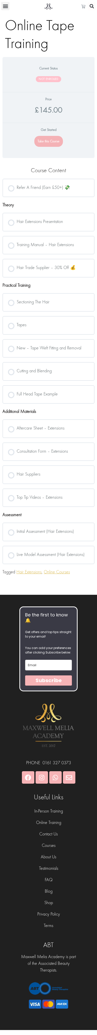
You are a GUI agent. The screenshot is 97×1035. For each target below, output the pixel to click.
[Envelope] (69, 777)
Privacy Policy (48, 914)
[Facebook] (28, 777)
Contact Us (48, 834)
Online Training (48, 822)
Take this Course (48, 141)
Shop (48, 902)
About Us (48, 857)
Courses (48, 845)
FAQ (48, 879)
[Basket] (84, 6)
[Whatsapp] (55, 777)
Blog (48, 891)
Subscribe (49, 680)
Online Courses (57, 572)
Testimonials (48, 868)
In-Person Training (48, 811)
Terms (48, 925)
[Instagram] (42, 777)
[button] (5, 6)
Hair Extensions (29, 572)
